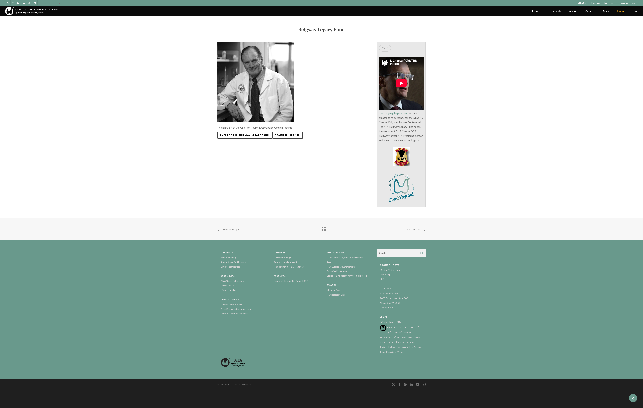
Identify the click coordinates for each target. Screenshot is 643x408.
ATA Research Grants (337, 294)
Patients (572, 11)
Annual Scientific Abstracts (233, 262)
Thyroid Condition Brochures (235, 313)
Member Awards (335, 290)
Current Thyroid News (231, 304)
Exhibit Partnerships (230, 266)
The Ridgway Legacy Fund (393, 113)
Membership (622, 3)
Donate (621, 11)
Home (536, 11)
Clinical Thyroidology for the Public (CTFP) (347, 275)
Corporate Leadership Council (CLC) (291, 281)
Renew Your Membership (286, 262)
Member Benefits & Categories (289, 266)
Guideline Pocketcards (338, 271)
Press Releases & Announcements (237, 309)
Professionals (552, 11)
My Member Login (282, 257)
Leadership (385, 274)
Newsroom (608, 3)
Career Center (227, 285)
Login (634, 3)
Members (590, 11)
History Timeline (229, 290)
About (607, 11)
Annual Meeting (228, 257)
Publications (582, 3)
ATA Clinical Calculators (232, 281)
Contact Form (387, 307)
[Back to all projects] (324, 228)
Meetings (595, 3)
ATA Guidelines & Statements (341, 266)
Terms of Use (395, 322)
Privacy (383, 322)
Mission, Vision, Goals (390, 270)
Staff (382, 279)
